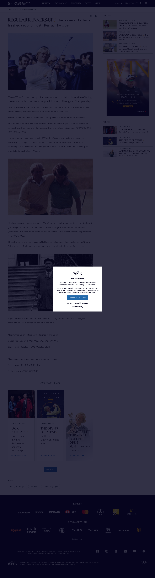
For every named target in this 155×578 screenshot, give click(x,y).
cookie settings (82, 303)
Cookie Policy (77, 307)
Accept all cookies (77, 298)
